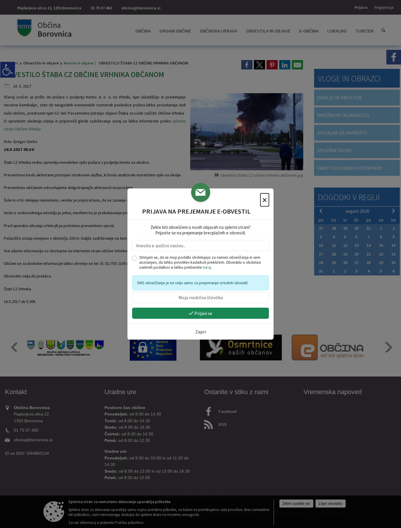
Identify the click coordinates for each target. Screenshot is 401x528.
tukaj (207, 267)
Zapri (200, 332)
